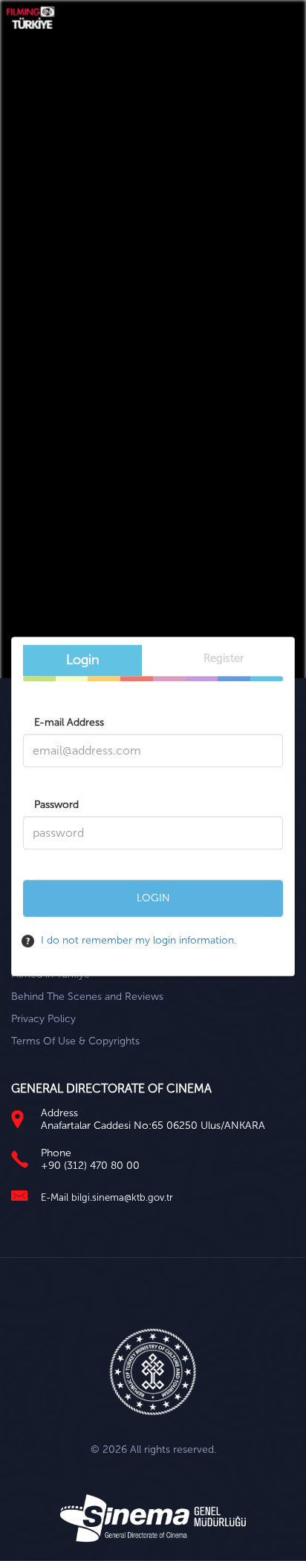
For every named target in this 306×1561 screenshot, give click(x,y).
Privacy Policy (43, 1019)
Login (83, 660)
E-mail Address (69, 722)
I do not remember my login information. (137, 940)
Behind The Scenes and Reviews (87, 996)
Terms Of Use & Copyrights (75, 1041)
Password (56, 804)
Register (224, 658)
